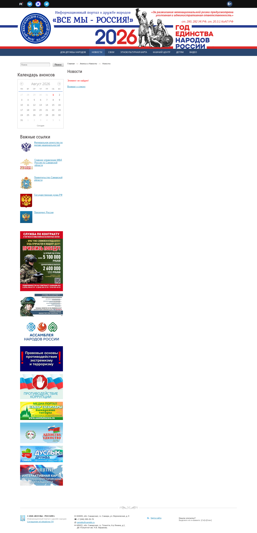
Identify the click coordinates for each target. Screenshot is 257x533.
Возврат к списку (76, 86)
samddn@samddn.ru (86, 522)
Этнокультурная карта (133, 52)
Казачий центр (161, 52)
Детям (180, 52)
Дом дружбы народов (73, 52)
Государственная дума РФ (48, 195)
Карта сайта (156, 518)
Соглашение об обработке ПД (40, 522)
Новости (97, 52)
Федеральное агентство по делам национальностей (48, 143)
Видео (193, 52)
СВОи (111, 52)
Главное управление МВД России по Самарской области (48, 163)
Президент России (43, 212)
